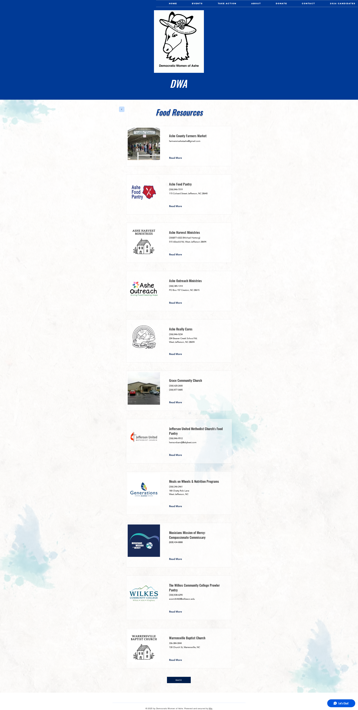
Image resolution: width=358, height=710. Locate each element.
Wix (210, 708)
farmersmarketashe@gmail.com (184, 141)
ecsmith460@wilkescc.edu (182, 599)
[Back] (121, 109)
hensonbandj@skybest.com (182, 442)
